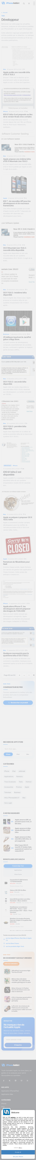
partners (13, 1117)
